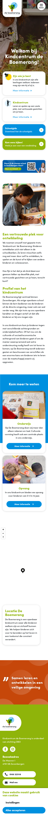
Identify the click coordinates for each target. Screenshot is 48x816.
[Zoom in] (3, 529)
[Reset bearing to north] (3, 537)
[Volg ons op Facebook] (5, 749)
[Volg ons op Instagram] (12, 749)
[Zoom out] (3, 533)
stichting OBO (14, 741)
